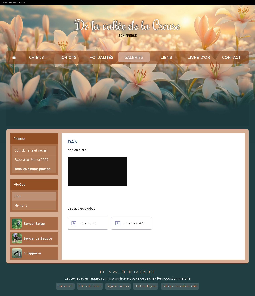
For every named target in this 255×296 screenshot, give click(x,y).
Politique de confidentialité (179, 286)
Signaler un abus (118, 286)
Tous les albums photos (32, 169)
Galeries (134, 57)
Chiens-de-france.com (13, 2)
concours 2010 (134, 223)
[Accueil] (14, 57)
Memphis (20, 205)
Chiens (36, 57)
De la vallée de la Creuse (127, 25)
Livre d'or (199, 57)
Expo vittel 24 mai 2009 (31, 160)
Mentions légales (146, 286)
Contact (231, 57)
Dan (17, 196)
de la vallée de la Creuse (127, 272)
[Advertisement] (127, 96)
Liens (166, 57)
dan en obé (88, 223)
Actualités (101, 57)
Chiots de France (90, 286)
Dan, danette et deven (30, 150)
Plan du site (65, 286)
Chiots (69, 57)
